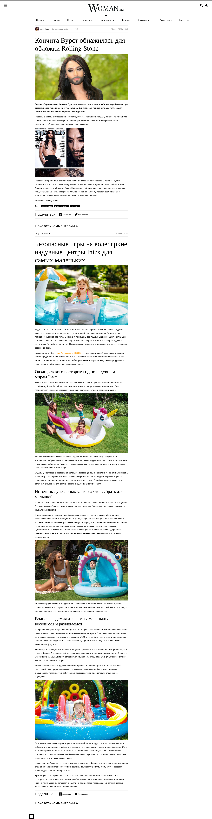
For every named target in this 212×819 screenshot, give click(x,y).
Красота (56, 19)
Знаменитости (145, 19)
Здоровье (126, 19)
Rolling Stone (47, 206)
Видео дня (184, 19)
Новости (40, 19)
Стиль (70, 19)
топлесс (75, 206)
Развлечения (165, 19)
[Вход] (206, 5)
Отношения (86, 19)
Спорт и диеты (106, 19)
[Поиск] (201, 5)
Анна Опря (44, 29)
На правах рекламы (43, 234)
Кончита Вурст (61, 206)
